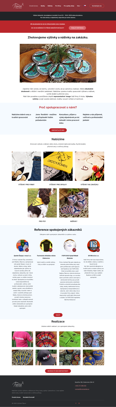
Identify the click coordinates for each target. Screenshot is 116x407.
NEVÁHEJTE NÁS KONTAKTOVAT (58, 371)
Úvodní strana (16, 397)
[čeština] (85, 6)
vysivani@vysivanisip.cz (82, 389)
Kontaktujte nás (97, 6)
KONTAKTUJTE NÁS (58, 130)
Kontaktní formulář (28, 397)
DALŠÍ (58, 315)
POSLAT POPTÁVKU (77, 28)
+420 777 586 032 (80, 385)
